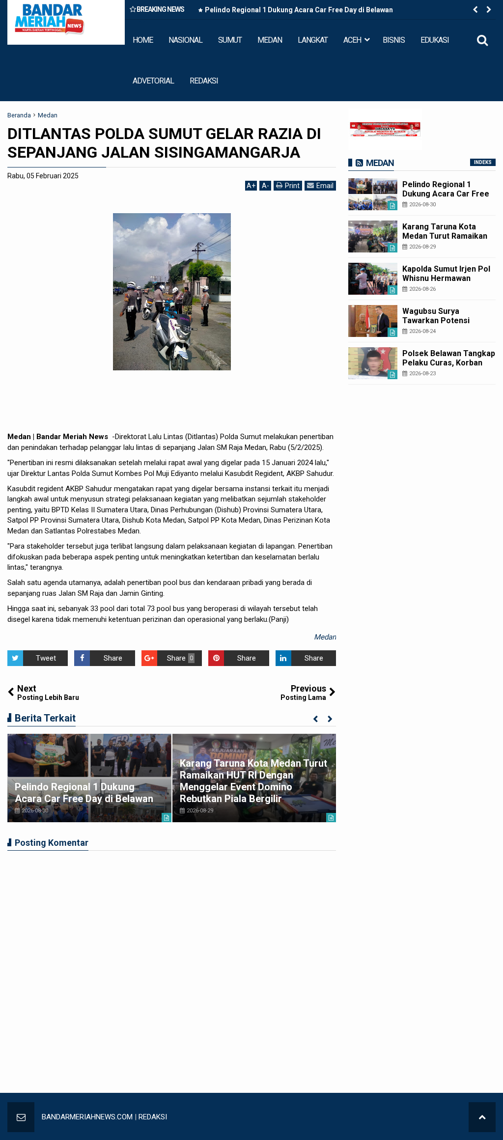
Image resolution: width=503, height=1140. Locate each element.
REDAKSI (204, 80)
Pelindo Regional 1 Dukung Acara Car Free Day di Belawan (299, 10)
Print (292, 186)
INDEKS (483, 162)
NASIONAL (185, 40)
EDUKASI (434, 40)
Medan (325, 637)
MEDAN (269, 40)
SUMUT (230, 40)
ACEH (352, 40)
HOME (143, 40)
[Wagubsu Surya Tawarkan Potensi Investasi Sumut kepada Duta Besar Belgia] (372, 321)
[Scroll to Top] (482, 1117)
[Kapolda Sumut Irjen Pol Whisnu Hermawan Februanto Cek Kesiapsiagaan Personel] (372, 279)
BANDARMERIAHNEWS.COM (87, 1116)
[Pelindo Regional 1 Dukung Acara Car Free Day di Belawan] (89, 778)
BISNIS (394, 40)
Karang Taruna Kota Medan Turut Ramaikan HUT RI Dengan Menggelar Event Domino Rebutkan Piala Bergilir (253, 781)
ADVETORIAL (153, 80)
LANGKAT (313, 40)
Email (325, 186)
